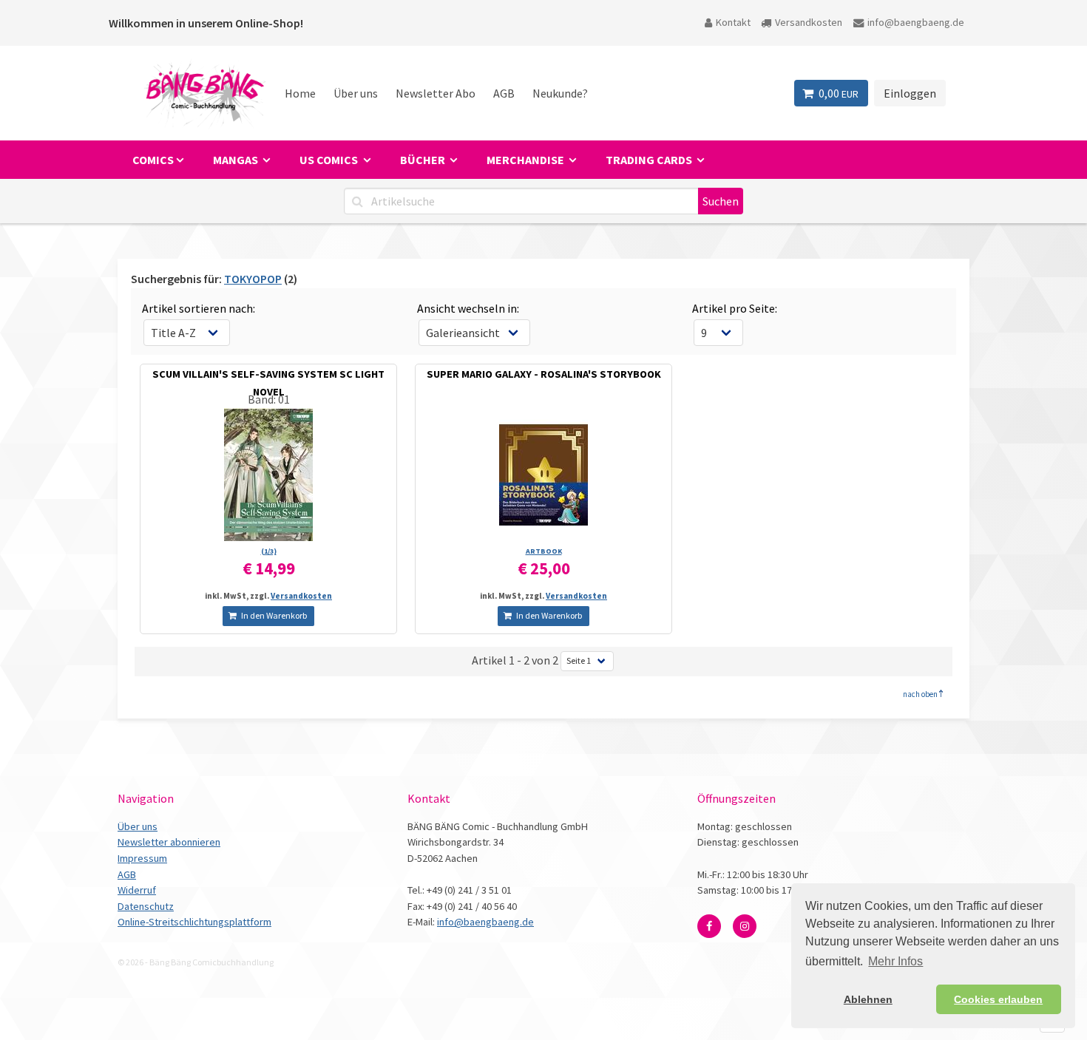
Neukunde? (560, 93)
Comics (153, 159)
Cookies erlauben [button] (998, 999)
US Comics (329, 159)
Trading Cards (650, 159)
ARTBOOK (544, 551)
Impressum (142, 858)
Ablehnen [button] (868, 999)
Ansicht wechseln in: (468, 308)
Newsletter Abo (435, 93)
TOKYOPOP (253, 278)
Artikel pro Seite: (734, 308)
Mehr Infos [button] (895, 961)
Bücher (423, 159)
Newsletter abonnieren (169, 842)
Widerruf (137, 890)
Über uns (355, 93)
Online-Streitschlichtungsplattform (194, 921)
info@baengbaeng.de (915, 22)
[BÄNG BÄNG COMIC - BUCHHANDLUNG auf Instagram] (744, 926)
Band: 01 (269, 399)
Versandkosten (808, 22)
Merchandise (526, 159)
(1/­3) (269, 551)
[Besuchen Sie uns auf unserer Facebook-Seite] (709, 926)
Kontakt (733, 22)
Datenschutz (146, 906)
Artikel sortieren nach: (198, 308)
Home (300, 93)
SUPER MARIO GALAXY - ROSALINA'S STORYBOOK (544, 374)
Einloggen (910, 93)
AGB (504, 93)
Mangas (236, 159)
